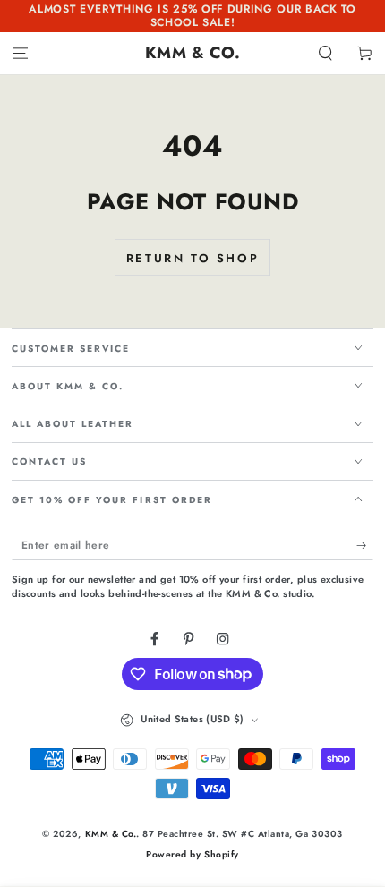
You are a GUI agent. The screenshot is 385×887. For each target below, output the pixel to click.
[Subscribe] (365, 545)
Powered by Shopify (192, 854)
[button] (326, 53)
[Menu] (19, 53)
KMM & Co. (111, 833)
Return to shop (192, 258)
